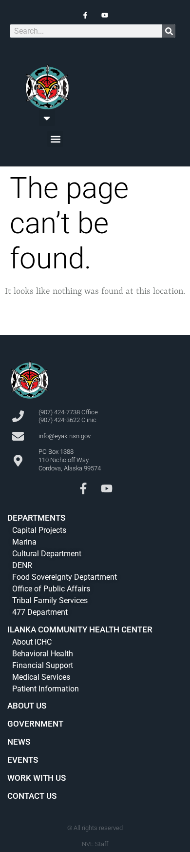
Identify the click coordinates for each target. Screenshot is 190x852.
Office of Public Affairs (51, 588)
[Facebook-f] (83, 488)
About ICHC (32, 642)
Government (35, 724)
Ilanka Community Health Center (79, 629)
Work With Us (36, 778)
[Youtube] (107, 488)
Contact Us (32, 796)
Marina (24, 542)
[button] (47, 118)
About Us (26, 705)
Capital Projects (39, 530)
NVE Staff (95, 844)
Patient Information (45, 688)
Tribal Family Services (50, 600)
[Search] (168, 31)
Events (22, 760)
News (18, 742)
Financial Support (42, 665)
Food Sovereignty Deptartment (64, 577)
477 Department (40, 612)
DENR (22, 565)
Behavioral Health (42, 653)
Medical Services (41, 677)
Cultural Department (46, 553)
